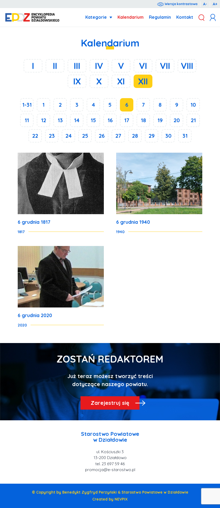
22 (35, 135)
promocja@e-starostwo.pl (110, 469)
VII (165, 65)
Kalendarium (131, 17)
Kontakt (184, 17)
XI (121, 81)
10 (193, 104)
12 (43, 120)
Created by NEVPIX (110, 499)
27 (118, 135)
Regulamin (160, 17)
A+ (215, 4)
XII (143, 81)
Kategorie (96, 17)
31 (185, 135)
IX (77, 81)
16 (110, 120)
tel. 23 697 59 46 (110, 463)
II (55, 65)
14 (76, 120)
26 (102, 135)
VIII (187, 65)
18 (143, 120)
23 (52, 135)
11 (27, 120)
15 (93, 120)
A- (205, 4)
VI (143, 65)
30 (168, 135)
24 (68, 135)
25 (85, 135)
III (77, 65)
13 (60, 120)
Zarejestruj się (110, 402)
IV (99, 65)
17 (126, 120)
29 (152, 135)
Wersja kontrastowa (180, 4)
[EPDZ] (32, 17)
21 (193, 120)
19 (160, 120)
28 (135, 135)
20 (177, 120)
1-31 (27, 104)
